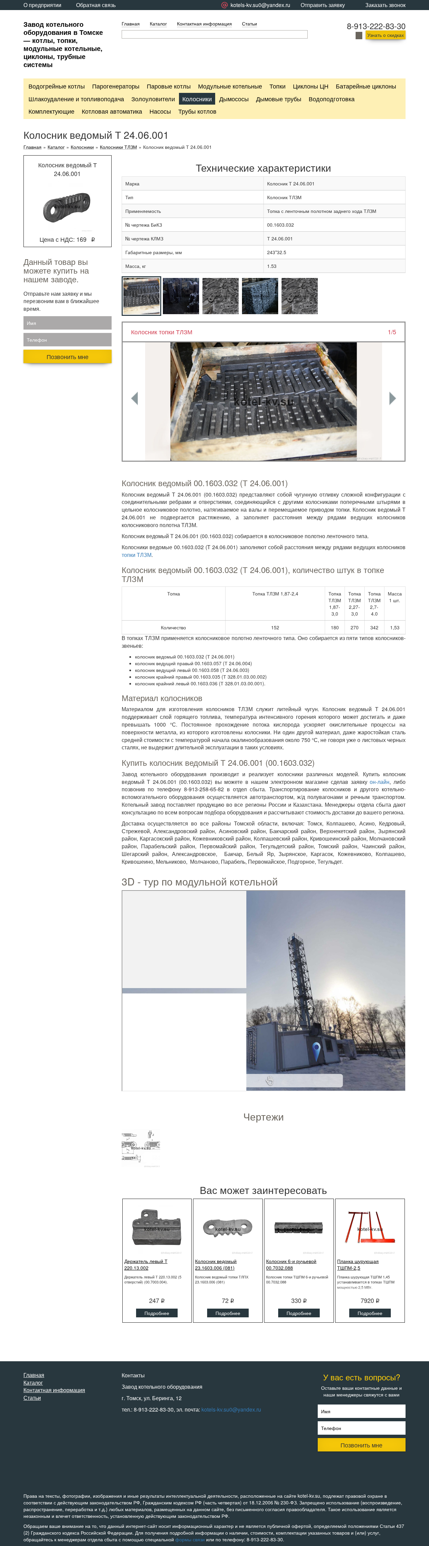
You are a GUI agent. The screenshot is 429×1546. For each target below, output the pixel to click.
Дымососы (234, 98)
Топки (277, 85)
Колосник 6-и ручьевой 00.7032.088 (291, 1264)
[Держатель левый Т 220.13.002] (157, 1229)
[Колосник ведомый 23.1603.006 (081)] (228, 1229)
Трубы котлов (197, 111)
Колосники (197, 98)
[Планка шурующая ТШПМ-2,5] (370, 1229)
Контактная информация (204, 23)
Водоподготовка (332, 98)
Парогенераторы (115, 85)
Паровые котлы (169, 85)
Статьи (249, 23)
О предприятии (42, 5)
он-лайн (379, 782)
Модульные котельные (230, 85)
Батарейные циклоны (366, 85)
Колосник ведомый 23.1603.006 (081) (216, 1264)
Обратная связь (96, 5)
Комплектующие (51, 111)
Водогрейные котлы (56, 85)
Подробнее (156, 1313)
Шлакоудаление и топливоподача (76, 98)
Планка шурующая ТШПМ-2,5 (358, 1264)
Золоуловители (153, 98)
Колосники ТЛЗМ (118, 147)
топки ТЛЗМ (136, 555)
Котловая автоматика (112, 111)
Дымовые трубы (278, 98)
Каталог (158, 23)
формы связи (190, 1539)
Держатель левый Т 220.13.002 (146, 1264)
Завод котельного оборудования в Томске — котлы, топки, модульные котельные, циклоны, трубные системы (63, 44)
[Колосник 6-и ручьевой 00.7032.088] (299, 1229)
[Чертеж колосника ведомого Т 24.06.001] (141, 1148)
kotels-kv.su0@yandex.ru (231, 1409)
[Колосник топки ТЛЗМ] (264, 401)
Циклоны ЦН (310, 85)
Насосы (160, 111)
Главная (131, 23)
